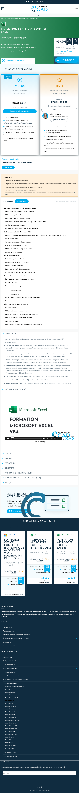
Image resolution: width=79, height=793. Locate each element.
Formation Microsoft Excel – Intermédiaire (40, 544)
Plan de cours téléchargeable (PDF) (23, 478)
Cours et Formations (11, 18)
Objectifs (9, 468)
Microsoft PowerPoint (11, 728)
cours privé (11, 37)
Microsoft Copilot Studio (12, 698)
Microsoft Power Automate (12, 720)
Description (10, 334)
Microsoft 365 (9, 689)
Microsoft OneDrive (10, 706)
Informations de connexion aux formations (17, 635)
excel (24, 37)
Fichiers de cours (8, 631)
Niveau (8, 458)
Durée (8, 453)
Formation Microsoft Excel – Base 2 (65, 544)
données (19, 37)
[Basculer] (77, 638)
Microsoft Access (10, 692)
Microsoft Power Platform (12, 726)
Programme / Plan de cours (18, 473)
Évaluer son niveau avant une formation (16, 638)
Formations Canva (9, 672)
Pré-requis (10, 463)
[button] (10, 564)
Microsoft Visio (9, 743)
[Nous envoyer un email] (26, 2)
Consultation (7, 657)
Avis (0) (8, 483)
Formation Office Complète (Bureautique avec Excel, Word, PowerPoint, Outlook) (14, 549)
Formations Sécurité (9, 753)
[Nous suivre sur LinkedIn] (28, 2)
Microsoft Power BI (10, 723)
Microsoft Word (9, 748)
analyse (4, 37)
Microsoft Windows (10, 745)
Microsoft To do (9, 740)
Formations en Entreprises (12, 676)
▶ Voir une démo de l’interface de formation (18, 123)
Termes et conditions (10, 646)
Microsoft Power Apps (11, 717)
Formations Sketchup (10, 756)
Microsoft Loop (9, 703)
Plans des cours (8, 627)
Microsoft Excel (34, 18)
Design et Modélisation (10, 661)
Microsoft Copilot (10, 695)
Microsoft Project (10, 731)
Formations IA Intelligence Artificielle (15, 679)
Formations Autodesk (10, 668)
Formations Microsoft (23, 18)
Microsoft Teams (9, 737)
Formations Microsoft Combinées (14, 686)
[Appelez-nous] (39, 787)
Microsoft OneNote (10, 709)
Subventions (7, 642)
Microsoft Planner (10, 714)
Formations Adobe (9, 665)
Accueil (3, 18)
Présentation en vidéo (16, 389)
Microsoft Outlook (10, 712)
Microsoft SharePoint (11, 734)
